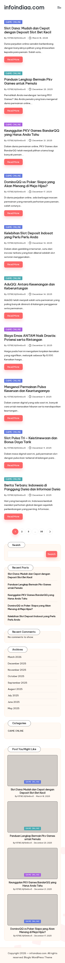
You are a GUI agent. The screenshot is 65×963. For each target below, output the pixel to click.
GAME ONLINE (13, 22)
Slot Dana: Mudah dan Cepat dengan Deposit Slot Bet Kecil (27, 30)
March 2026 (14, 656)
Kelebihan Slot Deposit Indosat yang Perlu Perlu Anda (28, 235)
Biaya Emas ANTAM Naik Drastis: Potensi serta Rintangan (30, 338)
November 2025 (17, 669)
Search (16, 545)
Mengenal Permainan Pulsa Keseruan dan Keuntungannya (27, 389)
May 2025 (13, 708)
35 (41, 531)
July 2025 (13, 695)
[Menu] (59, 7)
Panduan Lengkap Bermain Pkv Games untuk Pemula (28, 81)
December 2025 (17, 663)
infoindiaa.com (24, 7)
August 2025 (15, 689)
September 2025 (17, 682)
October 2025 (16, 676)
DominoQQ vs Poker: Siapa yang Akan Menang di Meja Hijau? (29, 184)
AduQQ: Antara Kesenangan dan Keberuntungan (29, 286)
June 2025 (14, 701)
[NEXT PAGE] (50, 532)
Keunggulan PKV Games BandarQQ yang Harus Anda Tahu (31, 132)
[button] (50, 532)
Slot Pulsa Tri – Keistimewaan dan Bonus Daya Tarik (30, 440)
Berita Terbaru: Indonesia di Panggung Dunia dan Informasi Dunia (32, 487)
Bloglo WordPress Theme (38, 957)
